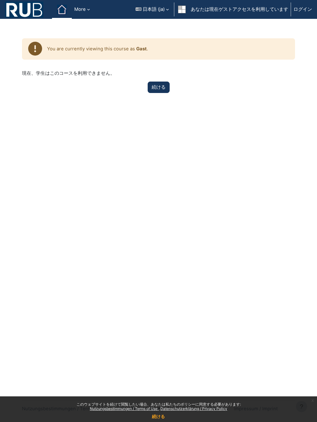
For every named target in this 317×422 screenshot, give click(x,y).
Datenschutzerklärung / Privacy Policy (193, 408)
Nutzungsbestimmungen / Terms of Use (124, 408)
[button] (152, 9)
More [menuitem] (80, 9)
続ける (158, 416)
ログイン (302, 9)
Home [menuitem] (62, 9)
